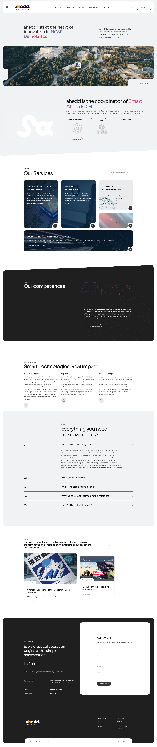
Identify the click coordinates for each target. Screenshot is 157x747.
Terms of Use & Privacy (120, 742)
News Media (33, 601)
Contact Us (144, 7)
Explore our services (120, 172)
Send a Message (104, 683)
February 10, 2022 (87, 580)
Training (119, 721)
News (100, 726)
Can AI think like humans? (76, 505)
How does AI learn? (73, 477)
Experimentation (122, 726)
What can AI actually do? (76, 444)
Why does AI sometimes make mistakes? (85, 496)
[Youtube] (55, 693)
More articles (116, 547)
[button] (141, 82)
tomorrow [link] (89, 455)
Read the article (76, 139)
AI (28, 601)
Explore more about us (94, 326)
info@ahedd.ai (28, 693)
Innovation (120, 724)
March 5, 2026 (30, 583)
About (100, 721)
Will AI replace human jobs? (78, 486)
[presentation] (5, 71)
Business (120, 729)
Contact (100, 724)
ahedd (32, 742)
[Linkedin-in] (51, 693)
